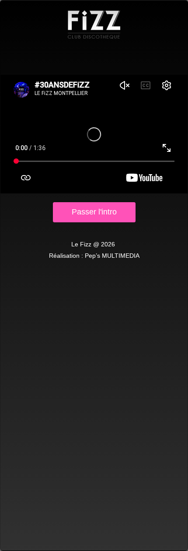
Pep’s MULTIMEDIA (112, 255)
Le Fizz (94, 24)
